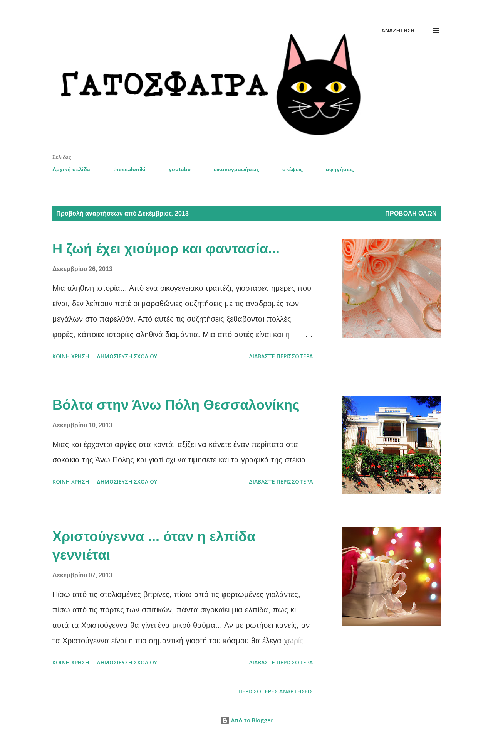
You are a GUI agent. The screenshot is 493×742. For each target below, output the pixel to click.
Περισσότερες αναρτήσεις (275, 691)
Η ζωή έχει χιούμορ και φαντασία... (166, 248)
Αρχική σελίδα (71, 169)
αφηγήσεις (340, 169)
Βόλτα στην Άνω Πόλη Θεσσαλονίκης (176, 405)
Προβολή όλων (411, 213)
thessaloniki (129, 169)
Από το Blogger (251, 720)
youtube (180, 169)
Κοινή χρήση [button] (70, 356)
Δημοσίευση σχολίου (127, 356)
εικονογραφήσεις (236, 169)
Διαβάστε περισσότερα (281, 356)
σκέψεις (292, 169)
